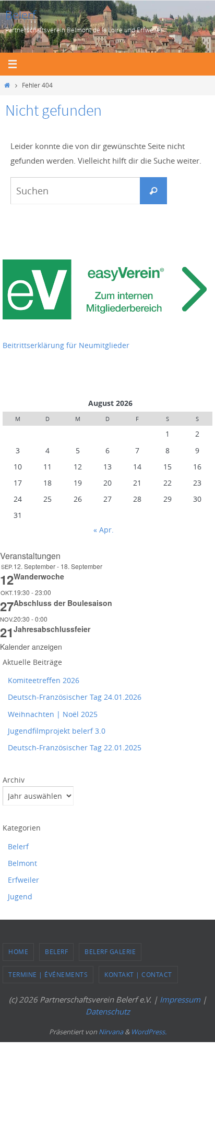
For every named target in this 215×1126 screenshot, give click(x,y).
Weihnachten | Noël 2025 (53, 714)
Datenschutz (108, 1011)
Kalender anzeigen (31, 646)
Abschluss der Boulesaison (63, 603)
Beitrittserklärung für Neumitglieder (66, 345)
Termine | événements (48, 974)
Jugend (20, 896)
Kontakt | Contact (138, 974)
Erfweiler (23, 880)
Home (18, 951)
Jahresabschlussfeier (52, 629)
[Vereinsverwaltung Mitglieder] (107, 317)
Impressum (180, 999)
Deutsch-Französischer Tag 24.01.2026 (74, 697)
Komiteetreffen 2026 (43, 680)
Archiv (14, 780)
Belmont (22, 863)
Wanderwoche (39, 576)
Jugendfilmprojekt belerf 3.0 (56, 731)
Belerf (20, 14)
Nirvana (111, 1031)
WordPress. (148, 1031)
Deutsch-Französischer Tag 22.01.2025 (74, 747)
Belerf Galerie (110, 951)
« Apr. (103, 530)
